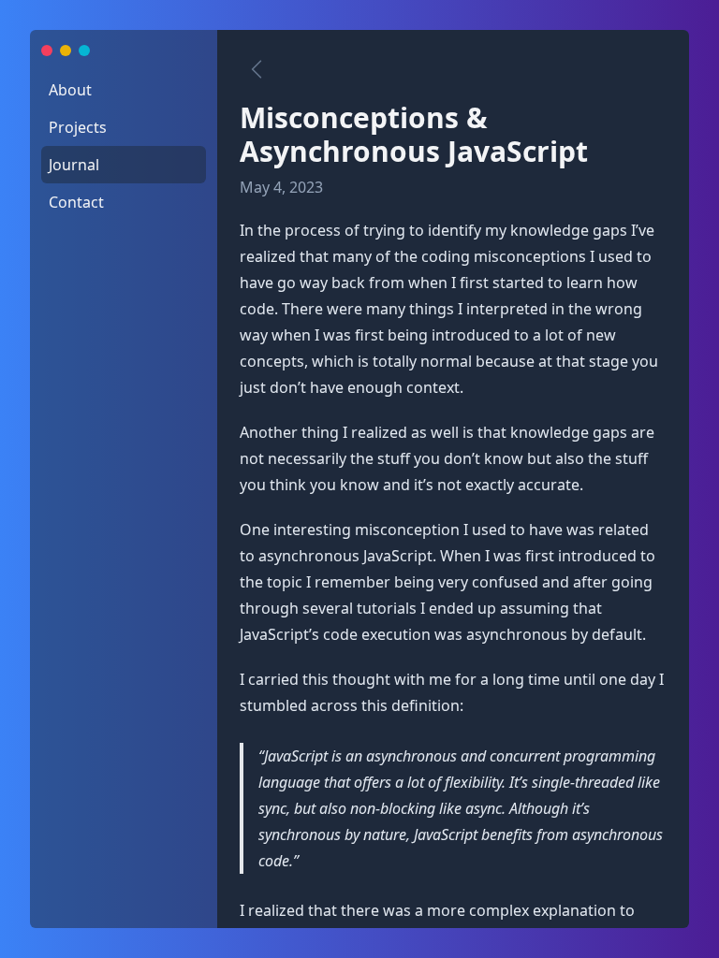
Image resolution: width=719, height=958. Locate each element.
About (70, 90)
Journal (74, 164)
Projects (78, 127)
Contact (76, 202)
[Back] (256, 69)
